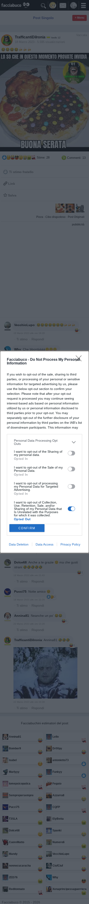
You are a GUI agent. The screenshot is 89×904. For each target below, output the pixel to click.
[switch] (71, 453)
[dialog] (44, 452)
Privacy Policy (70, 544)
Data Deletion (19, 544)
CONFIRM (26, 528)
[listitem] (44, 442)
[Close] (80, 359)
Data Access (44, 544)
